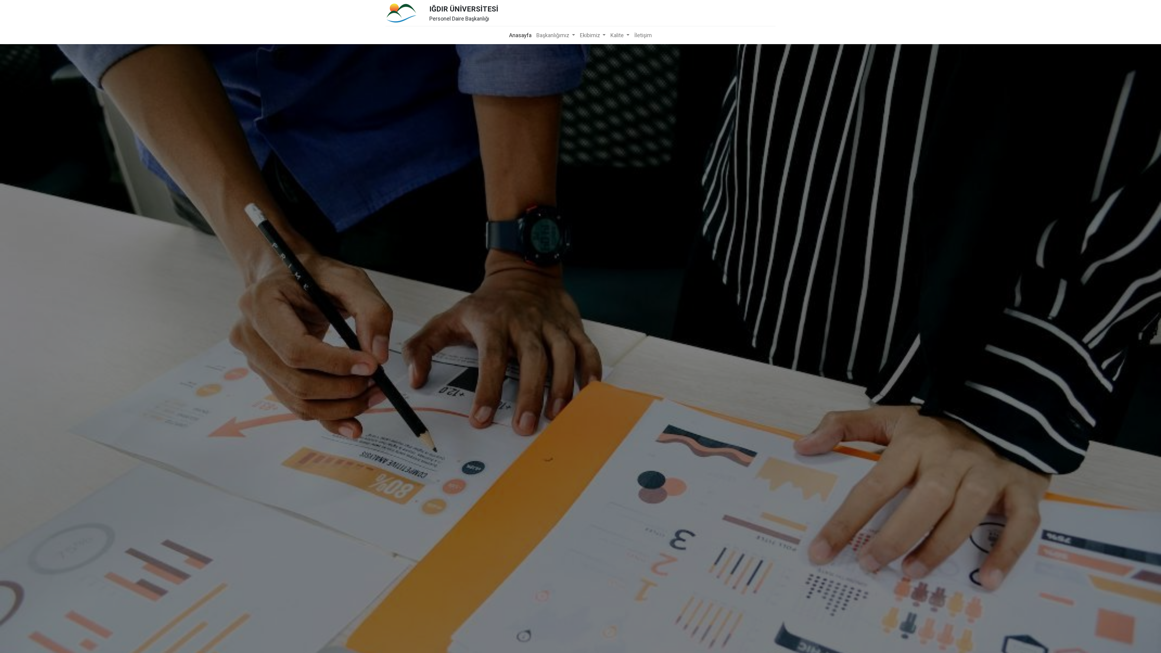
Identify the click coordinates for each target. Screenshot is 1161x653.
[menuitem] (520, 35)
